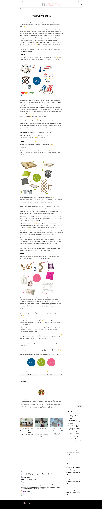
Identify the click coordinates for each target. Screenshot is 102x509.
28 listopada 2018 (56, 433)
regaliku (46, 241)
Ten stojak (24, 342)
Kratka (37, 243)
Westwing (59, 102)
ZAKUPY (44, 1)
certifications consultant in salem (74, 487)
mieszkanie (29, 383)
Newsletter (39, 1)
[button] (40, 436)
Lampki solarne (25, 132)
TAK (21, 35)
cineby (67, 478)
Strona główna (29, 8)
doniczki (55, 135)
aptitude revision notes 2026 (73, 467)
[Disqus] (41, 454)
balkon (23, 383)
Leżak (22, 141)
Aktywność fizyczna (41, 428)
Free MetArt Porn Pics (71, 458)
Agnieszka (45, 18)
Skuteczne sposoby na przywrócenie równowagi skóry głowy (74, 422)
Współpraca (27, 1)
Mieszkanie (41, 13)
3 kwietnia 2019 (23, 434)
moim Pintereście (27, 51)
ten (39, 120)
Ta (34, 232)
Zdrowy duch (45, 8)
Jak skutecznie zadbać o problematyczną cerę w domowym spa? (73, 433)
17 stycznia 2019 (38, 434)
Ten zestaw (35, 305)
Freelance (59, 8)
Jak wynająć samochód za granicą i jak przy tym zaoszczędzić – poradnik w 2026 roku (74, 416)
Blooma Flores (57, 299)
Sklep (70, 8)
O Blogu (21, 1)
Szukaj (67, 403)
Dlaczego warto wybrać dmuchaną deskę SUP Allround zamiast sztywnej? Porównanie (74, 428)
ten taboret (29, 123)
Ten (37, 208)
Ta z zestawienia (46, 336)
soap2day (68, 449)
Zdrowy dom (53, 8)
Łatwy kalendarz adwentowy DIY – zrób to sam (56, 431)
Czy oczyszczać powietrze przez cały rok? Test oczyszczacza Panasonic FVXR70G (26, 431)
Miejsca (64, 8)
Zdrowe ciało (36, 8)
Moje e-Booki (33, 1)
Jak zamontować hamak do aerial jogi (41, 432)
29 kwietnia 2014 (38, 18)
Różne (59, 428)
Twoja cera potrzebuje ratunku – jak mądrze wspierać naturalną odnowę (74, 438)
